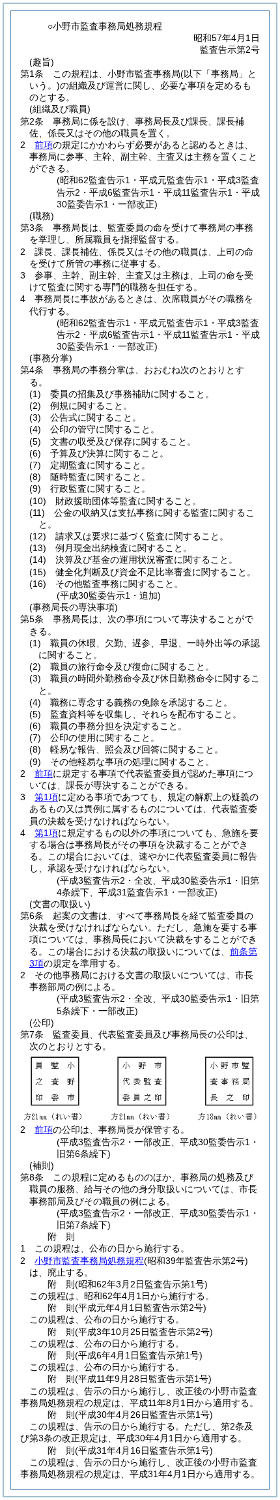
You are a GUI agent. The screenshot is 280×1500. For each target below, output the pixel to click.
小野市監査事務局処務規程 (89, 1260)
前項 (44, 145)
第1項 (46, 797)
